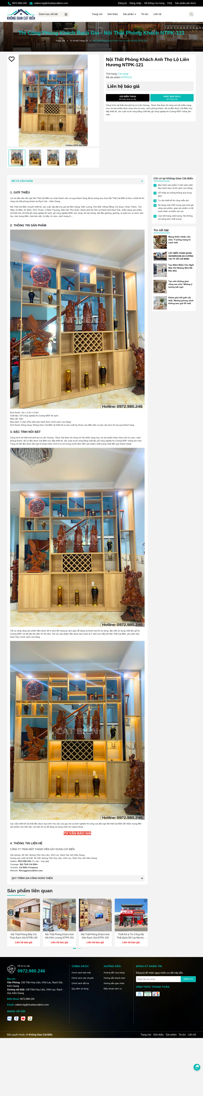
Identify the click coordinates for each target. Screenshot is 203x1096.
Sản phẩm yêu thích (185, 3)
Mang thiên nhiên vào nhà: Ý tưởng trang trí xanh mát (179, 240)
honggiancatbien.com (31, 870)
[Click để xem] (53, 101)
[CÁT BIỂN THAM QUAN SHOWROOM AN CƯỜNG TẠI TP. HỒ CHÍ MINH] (160, 256)
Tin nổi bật (161, 230)
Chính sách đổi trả (80, 983)
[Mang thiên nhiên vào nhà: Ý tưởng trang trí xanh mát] (160, 242)
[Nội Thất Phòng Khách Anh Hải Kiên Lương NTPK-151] (59, 915)
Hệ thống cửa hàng (154, 3)
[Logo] (21, 14)
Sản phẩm (128, 14)
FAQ (169, 3)
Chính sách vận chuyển (83, 978)
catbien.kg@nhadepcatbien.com (32, 1004)
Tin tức (144, 14)
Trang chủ (97, 14)
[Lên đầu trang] (197, 1078)
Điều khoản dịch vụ (113, 988)
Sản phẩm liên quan (30, 890)
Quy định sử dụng (80, 988)
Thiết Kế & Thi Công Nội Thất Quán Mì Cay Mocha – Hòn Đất (131, 936)
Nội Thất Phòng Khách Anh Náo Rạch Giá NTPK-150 (95, 936)
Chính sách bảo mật (81, 972)
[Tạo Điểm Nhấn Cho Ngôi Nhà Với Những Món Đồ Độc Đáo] (160, 270)
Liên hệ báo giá (23, 942)
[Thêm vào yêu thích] (12, 59)
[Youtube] (23, 1018)
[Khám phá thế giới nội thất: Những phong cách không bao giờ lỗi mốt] (160, 303)
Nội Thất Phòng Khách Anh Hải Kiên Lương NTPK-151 (59, 936)
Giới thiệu (112, 14)
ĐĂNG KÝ (188, 979)
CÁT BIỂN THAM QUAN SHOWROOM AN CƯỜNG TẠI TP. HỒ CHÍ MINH (180, 256)
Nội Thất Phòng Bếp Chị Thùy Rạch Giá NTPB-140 (23, 936)
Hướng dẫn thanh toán (114, 978)
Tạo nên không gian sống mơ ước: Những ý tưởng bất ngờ (180, 284)
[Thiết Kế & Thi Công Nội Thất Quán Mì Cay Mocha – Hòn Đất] (131, 915)
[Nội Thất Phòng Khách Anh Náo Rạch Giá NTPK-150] (95, 915)
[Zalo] (9, 1018)
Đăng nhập (135, 3)
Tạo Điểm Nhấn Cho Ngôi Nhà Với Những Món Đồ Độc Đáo (181, 268)
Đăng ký (122, 3)
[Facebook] (16, 1018)
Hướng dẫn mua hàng (114, 972)
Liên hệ (157, 14)
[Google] (30, 1018)
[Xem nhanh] (23, 928)
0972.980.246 (31, 970)
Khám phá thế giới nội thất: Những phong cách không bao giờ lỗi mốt (180, 300)
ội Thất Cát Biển (29, 864)
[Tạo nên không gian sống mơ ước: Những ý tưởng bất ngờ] (160, 286)
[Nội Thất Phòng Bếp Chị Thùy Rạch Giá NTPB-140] (23, 915)
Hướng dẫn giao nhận (114, 983)
